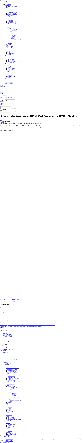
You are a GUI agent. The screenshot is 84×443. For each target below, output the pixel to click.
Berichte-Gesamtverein (12, 14)
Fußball (7, 27)
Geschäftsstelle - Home (12, 11)
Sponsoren (5, 333)
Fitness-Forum (9, 16)
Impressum (5, 352)
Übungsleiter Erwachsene (13, 20)
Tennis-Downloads (7, 337)
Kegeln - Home (10, 46)
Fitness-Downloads (8, 335)
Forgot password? (12, 111)
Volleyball (8, 64)
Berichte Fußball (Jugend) (15, 42)
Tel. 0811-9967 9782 (4, 350)
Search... (2, 98)
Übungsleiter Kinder (12, 21)
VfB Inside (12, 31)
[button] (42, 92)
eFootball (10, 43)
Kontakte (10, 44)
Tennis (7, 58)
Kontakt (4, 79)
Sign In (2, 110)
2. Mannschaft (12, 37)
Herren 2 (10, 48)
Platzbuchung (11, 62)
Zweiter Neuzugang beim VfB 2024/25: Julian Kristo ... (12, 299)
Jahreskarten (13, 30)
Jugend (9, 40)
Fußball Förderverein (11, 32)
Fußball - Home (11, 28)
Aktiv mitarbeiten (11, 15)
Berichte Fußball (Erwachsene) (17, 39)
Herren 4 (9, 51)
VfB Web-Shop (7, 78)
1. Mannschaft (13, 35)
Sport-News (8, 5)
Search (2, 101)
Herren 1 (10, 47)
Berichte (15, 6)
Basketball (8, 74)
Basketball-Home (11, 75)
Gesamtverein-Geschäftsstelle (12, 368)
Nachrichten (8, 4)
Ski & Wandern (11, 19)
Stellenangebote (9, 83)
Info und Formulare (12, 13)
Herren (9, 34)
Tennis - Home (11, 59)
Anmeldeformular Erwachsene (14, 23)
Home (4, 3)
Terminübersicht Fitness (12, 22)
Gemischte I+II (11, 53)
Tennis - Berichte (11, 60)
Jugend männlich (10, 69)
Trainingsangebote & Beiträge (14, 61)
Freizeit (9, 71)
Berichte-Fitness (10, 26)
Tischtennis (7, 63)
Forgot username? (4, 111)
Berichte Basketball (11, 76)
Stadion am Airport (13, 29)
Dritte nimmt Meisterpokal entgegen (8, 301)
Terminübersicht (8, 77)
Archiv (6, 7)
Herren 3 (10, 50)
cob (1, 120)
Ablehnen (7, 442)
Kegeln (6, 45)
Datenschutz (6, 353)
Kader (14, 36)
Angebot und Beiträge (12, 12)
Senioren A (13, 38)
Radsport (7, 55)
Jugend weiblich (11, 68)
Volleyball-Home (11, 66)
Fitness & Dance (11, 18)
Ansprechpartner (9, 82)
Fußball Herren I (7, 118)
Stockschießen (9, 56)
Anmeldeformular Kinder (12, 24)
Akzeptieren (2, 442)
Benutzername (14, 107)
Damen (9, 52)
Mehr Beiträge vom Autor (5, 322)
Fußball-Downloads (8, 336)
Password (13, 108)
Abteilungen (6, 8)
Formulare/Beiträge (7, 334)
